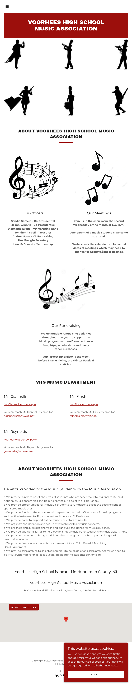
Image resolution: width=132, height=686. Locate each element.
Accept (96, 674)
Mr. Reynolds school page (20, 439)
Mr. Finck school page (84, 404)
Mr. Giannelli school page (20, 404)
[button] (7, 6)
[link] (66, 29)
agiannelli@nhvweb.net (19, 415)
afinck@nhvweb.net (83, 415)
